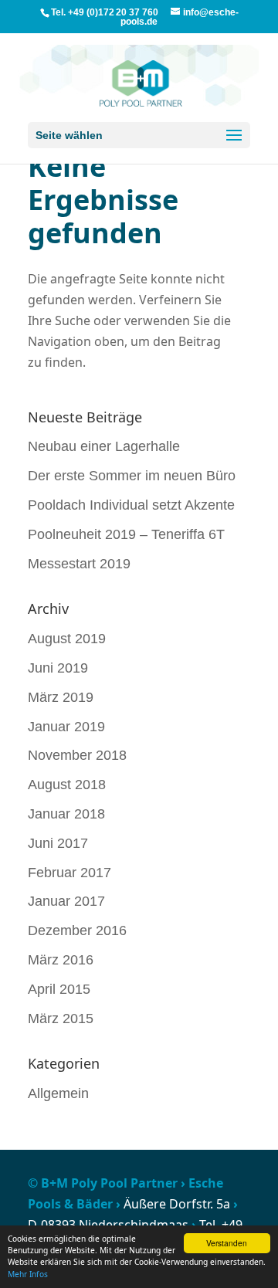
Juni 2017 (58, 843)
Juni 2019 (58, 668)
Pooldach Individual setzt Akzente (131, 505)
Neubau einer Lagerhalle (104, 446)
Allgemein (58, 1093)
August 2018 (67, 784)
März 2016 (60, 960)
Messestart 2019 (79, 563)
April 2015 (59, 989)
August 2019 (67, 638)
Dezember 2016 (77, 930)
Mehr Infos (28, 1274)
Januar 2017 (66, 901)
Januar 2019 (66, 726)
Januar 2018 (66, 814)
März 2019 (60, 697)
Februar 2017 (69, 872)
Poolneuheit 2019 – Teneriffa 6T (126, 534)
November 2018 (77, 755)
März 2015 (60, 1018)
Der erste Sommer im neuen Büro (132, 475)
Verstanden (226, 1243)
